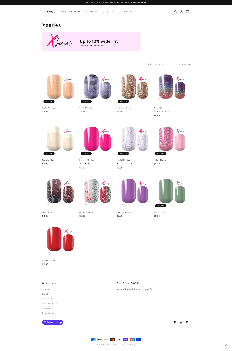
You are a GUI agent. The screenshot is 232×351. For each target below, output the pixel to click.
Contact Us (47, 299)
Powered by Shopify (127, 345)
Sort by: (149, 64)
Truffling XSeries (124, 108)
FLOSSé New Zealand (111, 345)
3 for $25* (46, 289)
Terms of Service (49, 303)
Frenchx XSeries (49, 160)
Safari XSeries (48, 212)
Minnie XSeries (86, 212)
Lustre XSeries (48, 108)
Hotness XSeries (86, 160)
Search (45, 294)
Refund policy (48, 313)
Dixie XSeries (160, 108)
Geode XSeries (85, 108)
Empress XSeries (124, 212)
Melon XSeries (160, 160)
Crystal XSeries (123, 160)
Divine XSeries (48, 260)
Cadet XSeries (160, 212)
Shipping (46, 308)
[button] (76, 11)
